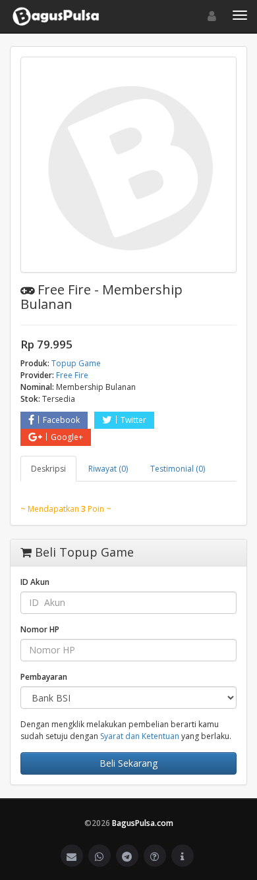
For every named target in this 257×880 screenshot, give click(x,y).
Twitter (133, 420)
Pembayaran (43, 676)
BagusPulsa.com (142, 823)
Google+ (67, 437)
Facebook (61, 420)
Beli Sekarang (128, 763)
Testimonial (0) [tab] (177, 468)
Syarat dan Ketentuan (139, 736)
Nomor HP (39, 629)
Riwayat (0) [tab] (108, 468)
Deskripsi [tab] (48, 468)
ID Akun (34, 582)
